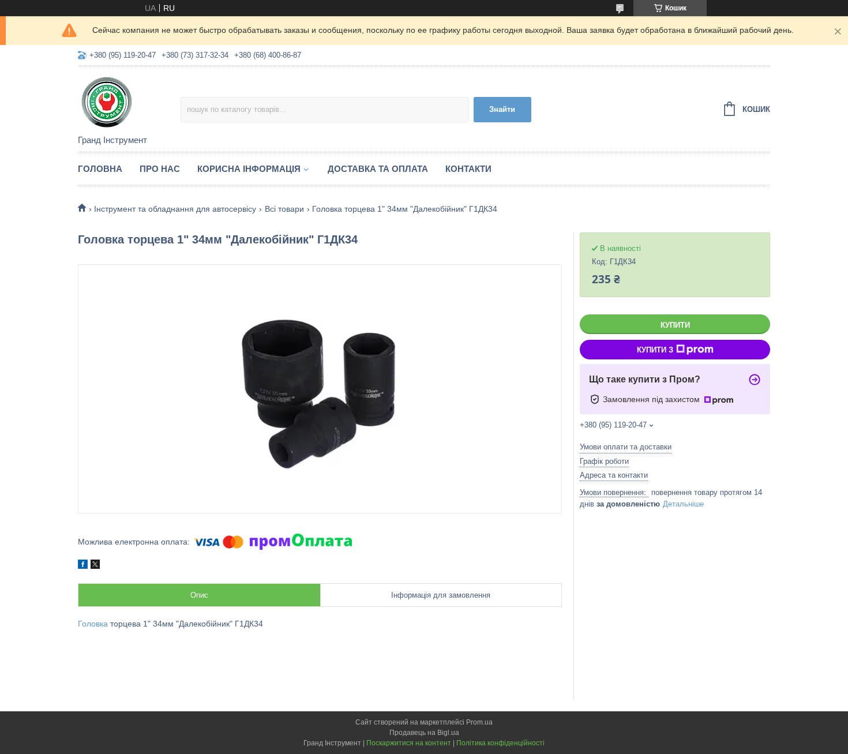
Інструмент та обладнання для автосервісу (175, 208)
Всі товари (284, 208)
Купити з (655, 350)
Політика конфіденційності (500, 743)
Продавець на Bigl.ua (424, 733)
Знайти (502, 109)
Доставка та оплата (378, 168)
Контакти (468, 168)
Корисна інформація (249, 168)
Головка (93, 623)
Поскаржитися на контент (408, 743)
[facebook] (83, 566)
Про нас (160, 168)
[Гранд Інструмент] (129, 101)
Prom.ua (479, 722)
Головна (100, 168)
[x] (95, 566)
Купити (675, 325)
